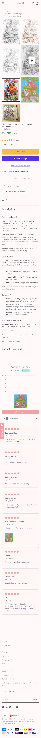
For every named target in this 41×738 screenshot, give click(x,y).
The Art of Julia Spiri (20, 719)
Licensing (6, 656)
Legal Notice (7, 671)
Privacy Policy (7, 675)
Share (7, 200)
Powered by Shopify (8, 723)
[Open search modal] (33, 3)
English (4, 715)
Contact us (24, 192)
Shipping (5, 171)
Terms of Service (9, 679)
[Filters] (4, 419)
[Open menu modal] (3, 3)
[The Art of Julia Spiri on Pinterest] (10, 707)
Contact (5, 641)
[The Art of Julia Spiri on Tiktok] (13, 707)
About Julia (6, 645)
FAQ (3, 664)
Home (6, 11)
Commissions (7, 660)
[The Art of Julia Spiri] (20, 3)
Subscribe (35, 700)
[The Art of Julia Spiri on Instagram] (6, 707)
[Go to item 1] (20, 401)
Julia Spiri (6, 129)
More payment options (20, 165)
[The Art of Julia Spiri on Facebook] (3, 707)
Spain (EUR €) (16, 715)
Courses (5, 652)
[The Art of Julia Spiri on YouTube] (17, 707)
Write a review (20, 412)
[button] (7, 140)
